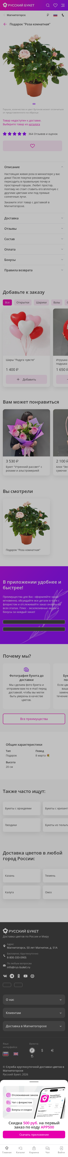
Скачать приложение (34, 1134)
